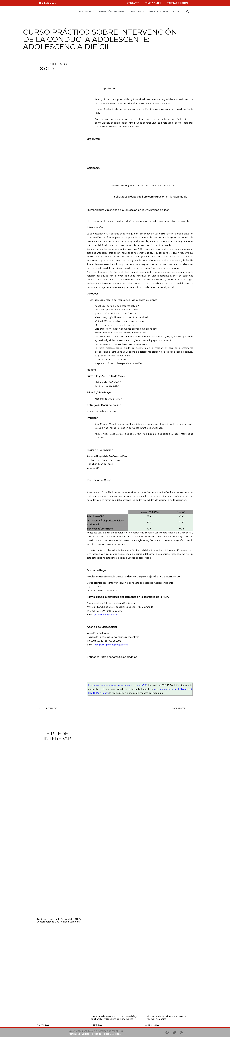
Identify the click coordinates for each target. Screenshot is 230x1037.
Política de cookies (100, 1033)
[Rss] (181, 1032)
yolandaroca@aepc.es (106, 614)
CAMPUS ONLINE (153, 3)
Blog (176, 11)
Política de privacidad (79, 1033)
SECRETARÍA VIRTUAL (177, 3)
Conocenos (137, 11)
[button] (187, 11)
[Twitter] (174, 1032)
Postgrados (86, 11)
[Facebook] (167, 1032)
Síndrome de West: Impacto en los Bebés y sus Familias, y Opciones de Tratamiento (114, 1017)
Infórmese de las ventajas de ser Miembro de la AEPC (117, 685)
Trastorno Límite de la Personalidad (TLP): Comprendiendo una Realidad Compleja (59, 920)
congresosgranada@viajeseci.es (111, 644)
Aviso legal (115, 1033)
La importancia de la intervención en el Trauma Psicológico (166, 1017)
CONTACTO (133, 3)
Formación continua (111, 11)
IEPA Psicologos (158, 11)
